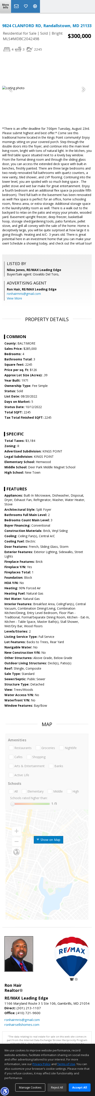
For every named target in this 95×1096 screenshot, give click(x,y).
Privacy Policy (41, 1064)
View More (14, 298)
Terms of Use (66, 1064)
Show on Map (50, 840)
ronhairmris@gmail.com (24, 294)
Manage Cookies (30, 1087)
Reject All (57, 1087)
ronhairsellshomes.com (21, 1024)
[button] (5, 1091)
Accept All (79, 1087)
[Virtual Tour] (35, 6)
